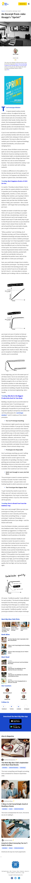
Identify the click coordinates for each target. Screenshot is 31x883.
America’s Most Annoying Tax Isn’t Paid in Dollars (14, 844)
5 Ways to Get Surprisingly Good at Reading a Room (14, 805)
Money (10, 848)
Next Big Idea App (5, 871)
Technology (22, 767)
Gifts (10, 871)
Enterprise (22, 871)
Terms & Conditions (11, 872)
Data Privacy (18, 872)
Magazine (3, 11)
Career (10, 809)
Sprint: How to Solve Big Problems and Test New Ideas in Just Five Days (15, 64)
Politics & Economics (19, 848)
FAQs (18, 871)
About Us (26, 871)
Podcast (14, 871)
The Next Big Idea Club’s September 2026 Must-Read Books (14, 764)
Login (23, 872)
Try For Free (22, 4)
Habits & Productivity (13, 767)
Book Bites (5, 767)
